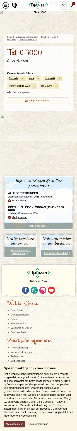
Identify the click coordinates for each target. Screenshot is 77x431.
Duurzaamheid (18, 332)
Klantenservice (18, 323)
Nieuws (14, 319)
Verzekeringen (18, 361)
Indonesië (50, 78)
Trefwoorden (17, 356)
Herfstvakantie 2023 (19, 85)
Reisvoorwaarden (19, 347)
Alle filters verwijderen (18, 92)
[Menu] (6, 5)
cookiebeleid (28, 415)
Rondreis (13, 78)
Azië (31, 78)
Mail (37, 281)
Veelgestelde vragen (21, 352)
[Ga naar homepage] (38, 5)
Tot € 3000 (46, 85)
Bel (32, 281)
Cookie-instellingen (38, 424)
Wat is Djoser (22, 303)
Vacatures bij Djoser (21, 328)
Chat (44, 281)
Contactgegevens (20, 314)
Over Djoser (17, 310)
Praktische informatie (29, 341)
